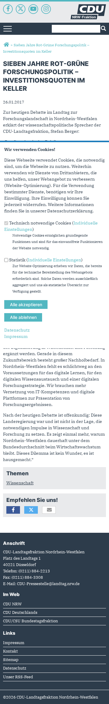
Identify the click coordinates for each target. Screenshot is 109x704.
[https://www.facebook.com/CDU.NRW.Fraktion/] (8, 9)
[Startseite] (88, 7)
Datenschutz (17, 330)
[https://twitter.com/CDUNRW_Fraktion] (20, 9)
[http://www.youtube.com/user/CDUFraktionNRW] (33, 9)
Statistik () (46, 260)
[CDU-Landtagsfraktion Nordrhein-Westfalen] (6, 44)
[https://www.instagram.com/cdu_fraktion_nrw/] (46, 9)
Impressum (16, 336)
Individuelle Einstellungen (54, 260)
